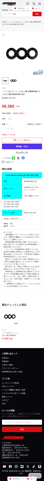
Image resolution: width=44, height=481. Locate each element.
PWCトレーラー (8, 386)
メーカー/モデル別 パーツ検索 (13, 393)
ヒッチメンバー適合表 (10, 383)
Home (4, 22)
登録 (22, 429)
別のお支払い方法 (22, 152)
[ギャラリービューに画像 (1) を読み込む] (5, 81)
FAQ (3, 403)
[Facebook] (23, 157)
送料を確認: (6, 113)
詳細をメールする (8, 134)
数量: (5, 124)
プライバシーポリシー (10, 368)
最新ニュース (7, 396)
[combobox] (22, 14)
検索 (37, 14)
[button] (39, 3)
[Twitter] (18, 158)
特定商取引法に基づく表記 (12, 371)
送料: (4, 118)
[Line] (13, 157)
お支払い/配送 (7, 365)
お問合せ (5, 358)
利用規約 (5, 361)
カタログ (5, 400)
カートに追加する (24, 140)
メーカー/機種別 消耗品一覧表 (13, 390)
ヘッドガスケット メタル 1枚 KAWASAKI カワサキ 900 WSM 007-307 (21, 23)
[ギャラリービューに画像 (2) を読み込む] (13, 81)
